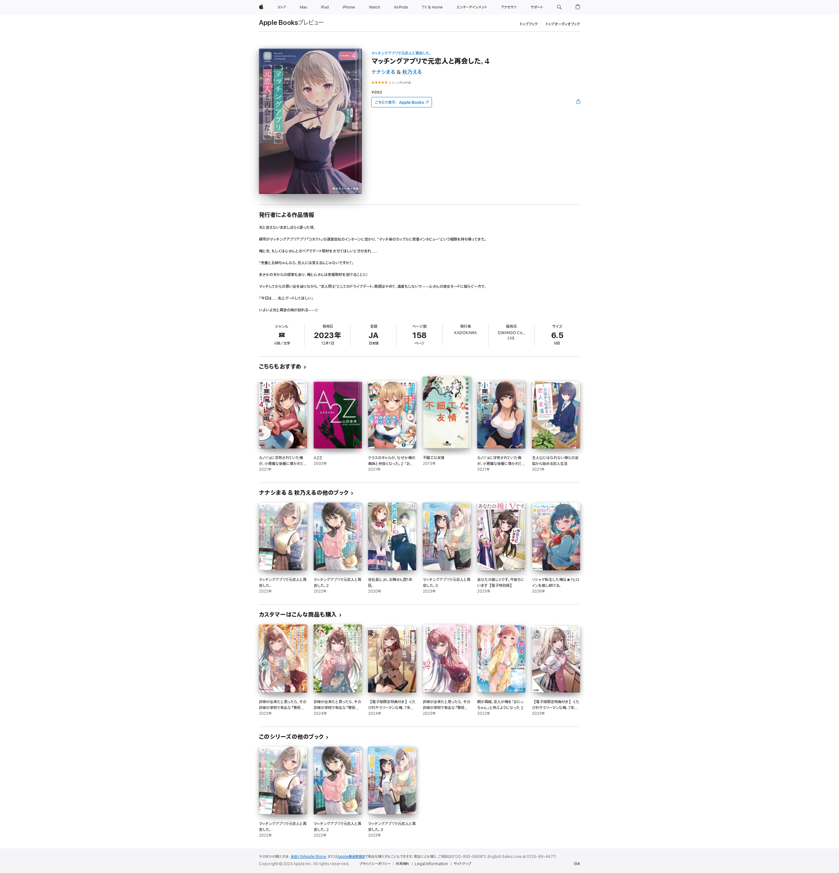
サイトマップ (462, 864)
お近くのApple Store (308, 856)
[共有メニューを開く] (578, 102)
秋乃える (412, 72)
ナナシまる (383, 72)
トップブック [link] (529, 24)
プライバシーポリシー (375, 864)
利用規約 (402, 864)
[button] (559, 7)
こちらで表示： (399, 102)
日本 (577, 864)
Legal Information (431, 864)
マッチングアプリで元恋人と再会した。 (401, 53)
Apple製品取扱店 (351, 856)
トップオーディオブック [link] (563, 24)
